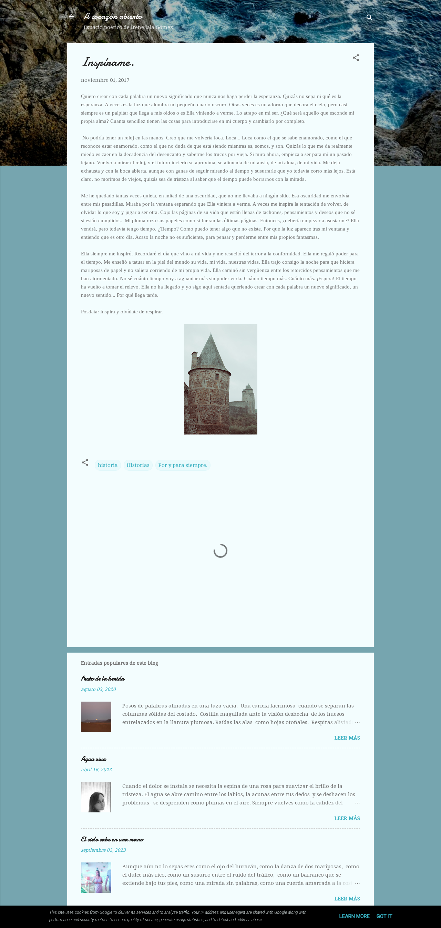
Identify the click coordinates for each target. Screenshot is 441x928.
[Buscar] (370, 18)
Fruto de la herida (102, 678)
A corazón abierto (113, 16)
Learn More (354, 916)
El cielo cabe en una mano (112, 839)
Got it (384, 916)
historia (108, 465)
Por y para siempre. (182, 465)
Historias (138, 465)
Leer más (347, 738)
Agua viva (93, 759)
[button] (356, 58)
